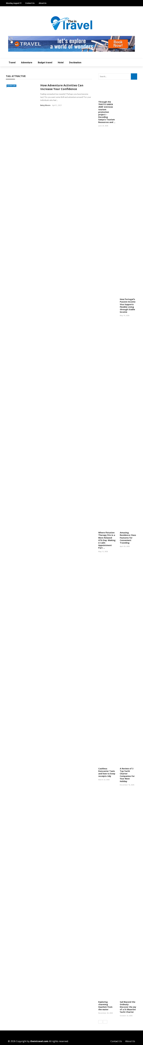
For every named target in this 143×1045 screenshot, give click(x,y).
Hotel (61, 62)
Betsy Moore (45, 105)
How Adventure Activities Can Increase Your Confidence (61, 87)
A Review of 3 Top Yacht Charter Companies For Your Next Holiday (127, 775)
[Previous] (100, 1021)
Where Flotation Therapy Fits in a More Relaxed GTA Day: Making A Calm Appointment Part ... (106, 540)
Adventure (26, 62)
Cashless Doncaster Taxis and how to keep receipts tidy (106, 772)
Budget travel (45, 62)
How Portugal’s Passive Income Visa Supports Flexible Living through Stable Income (127, 305)
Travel (12, 62)
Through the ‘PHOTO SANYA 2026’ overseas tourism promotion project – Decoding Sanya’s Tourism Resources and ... (106, 112)
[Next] (105, 1021)
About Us (42, 3)
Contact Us (29, 3)
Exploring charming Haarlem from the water (105, 1006)
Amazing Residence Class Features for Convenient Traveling (128, 537)
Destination (75, 62)
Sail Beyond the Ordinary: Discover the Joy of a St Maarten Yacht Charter (128, 1007)
